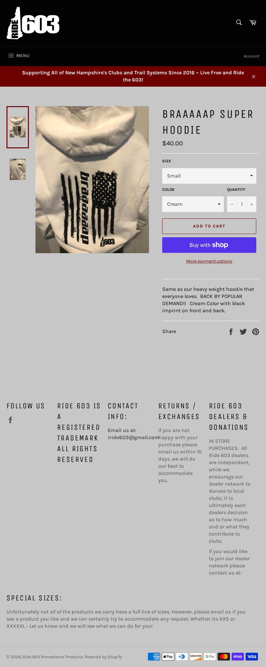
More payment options (209, 261)
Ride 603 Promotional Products (53, 656)
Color (168, 189)
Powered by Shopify (103, 656)
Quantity (236, 189)
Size (166, 161)
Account (252, 56)
